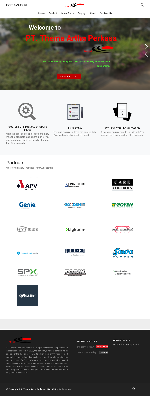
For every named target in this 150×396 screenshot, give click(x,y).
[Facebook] (134, 389)
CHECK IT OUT (69, 76)
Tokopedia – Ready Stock (126, 344)
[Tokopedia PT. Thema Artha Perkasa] (141, 389)
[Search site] (142, 5)
